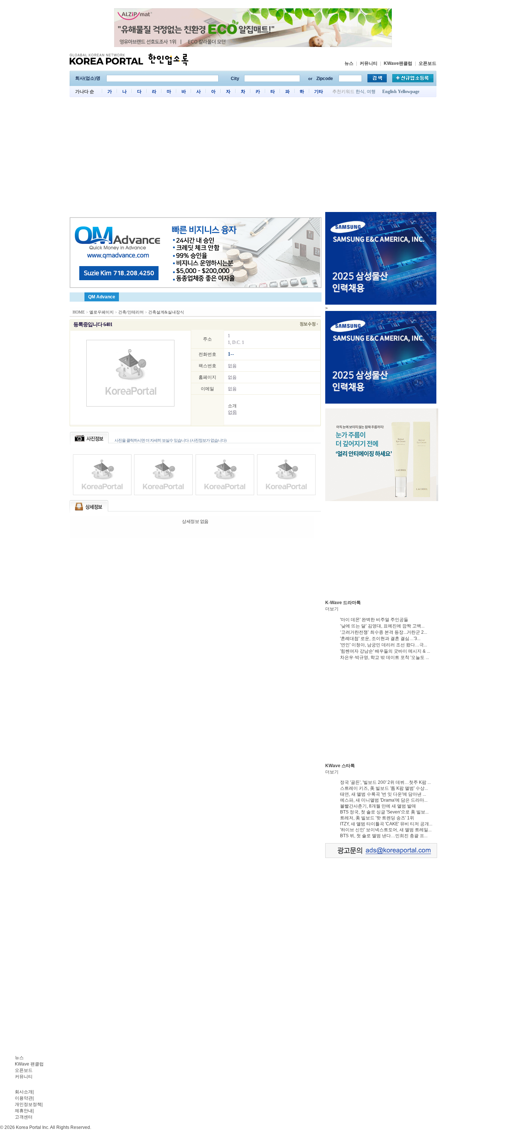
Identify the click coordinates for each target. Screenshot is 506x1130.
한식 (360, 91)
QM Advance (101, 296)
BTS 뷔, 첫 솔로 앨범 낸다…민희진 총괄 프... (383, 835)
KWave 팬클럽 (29, 1064)
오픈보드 (427, 63)
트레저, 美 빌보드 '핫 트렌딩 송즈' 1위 (377, 818)
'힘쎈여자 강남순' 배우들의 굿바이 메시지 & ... (385, 651)
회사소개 (24, 1091)
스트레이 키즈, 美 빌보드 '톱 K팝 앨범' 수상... (384, 788)
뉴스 (348, 63)
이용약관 (24, 1098)
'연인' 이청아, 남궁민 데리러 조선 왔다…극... (383, 644)
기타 (318, 91)
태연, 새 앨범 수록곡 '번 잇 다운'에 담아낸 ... (383, 794)
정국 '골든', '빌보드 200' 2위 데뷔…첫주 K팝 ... (385, 782)
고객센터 (24, 1117)
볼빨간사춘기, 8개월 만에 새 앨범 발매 (378, 806)
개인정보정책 (28, 1104)
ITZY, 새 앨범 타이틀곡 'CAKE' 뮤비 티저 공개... (386, 823)
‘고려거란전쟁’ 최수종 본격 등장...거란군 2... (383, 632)
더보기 (332, 609)
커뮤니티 (368, 63)
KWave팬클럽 (398, 63)
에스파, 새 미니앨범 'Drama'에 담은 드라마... (383, 800)
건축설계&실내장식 (166, 312)
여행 (371, 91)
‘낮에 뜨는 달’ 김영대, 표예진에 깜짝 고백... (382, 626)
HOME (79, 312)
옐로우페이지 (101, 312)
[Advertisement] (253, 156)
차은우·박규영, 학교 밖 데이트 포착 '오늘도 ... (384, 657)
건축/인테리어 (131, 312)
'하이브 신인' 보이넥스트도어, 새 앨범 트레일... (386, 829)
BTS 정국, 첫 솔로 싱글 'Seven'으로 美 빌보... (384, 812)
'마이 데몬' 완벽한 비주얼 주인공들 (374, 619)
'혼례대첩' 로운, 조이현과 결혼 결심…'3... (380, 638)
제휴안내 (24, 1110)
